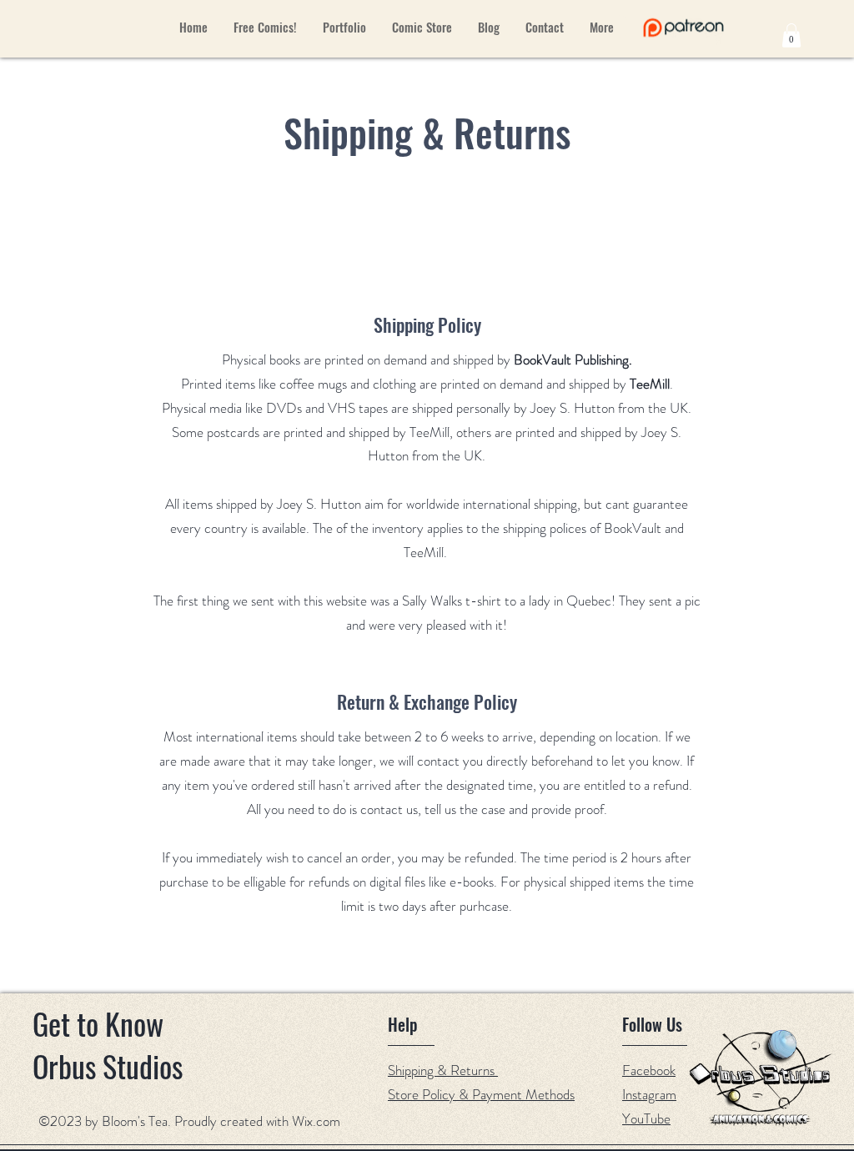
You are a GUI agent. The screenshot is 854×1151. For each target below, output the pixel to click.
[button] (791, 35)
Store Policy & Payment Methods (481, 1094)
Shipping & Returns (443, 1070)
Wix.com (316, 1121)
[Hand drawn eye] (683, 28)
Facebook (649, 1070)
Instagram (649, 1094)
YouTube (646, 1118)
